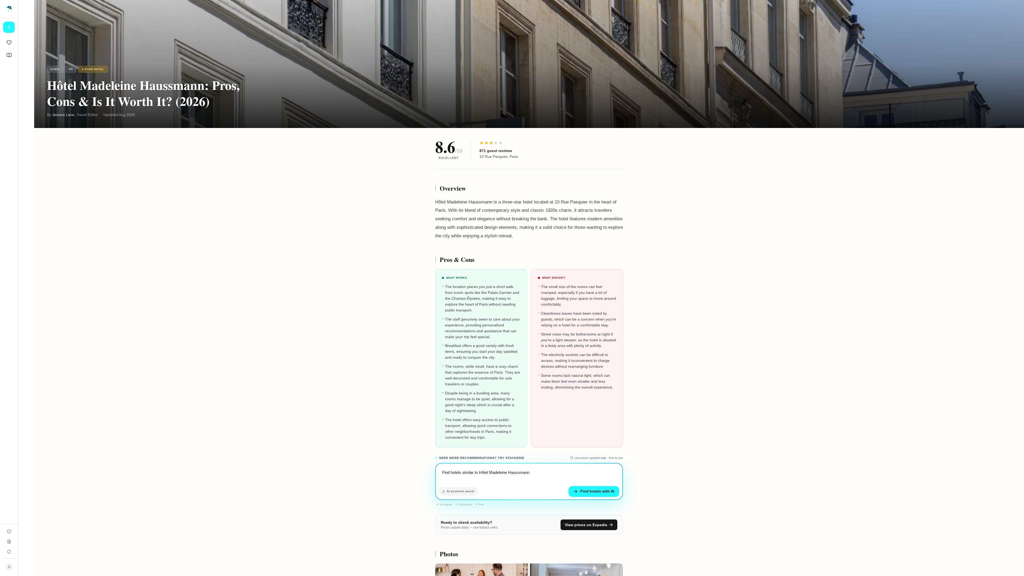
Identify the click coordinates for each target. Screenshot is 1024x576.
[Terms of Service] (9, 541)
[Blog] (9, 55)
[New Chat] (9, 27)
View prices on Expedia (586, 525)
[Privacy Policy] (9, 552)
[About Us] (9, 531)
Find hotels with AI (597, 491)
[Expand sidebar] (9, 9)
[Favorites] (9, 42)
